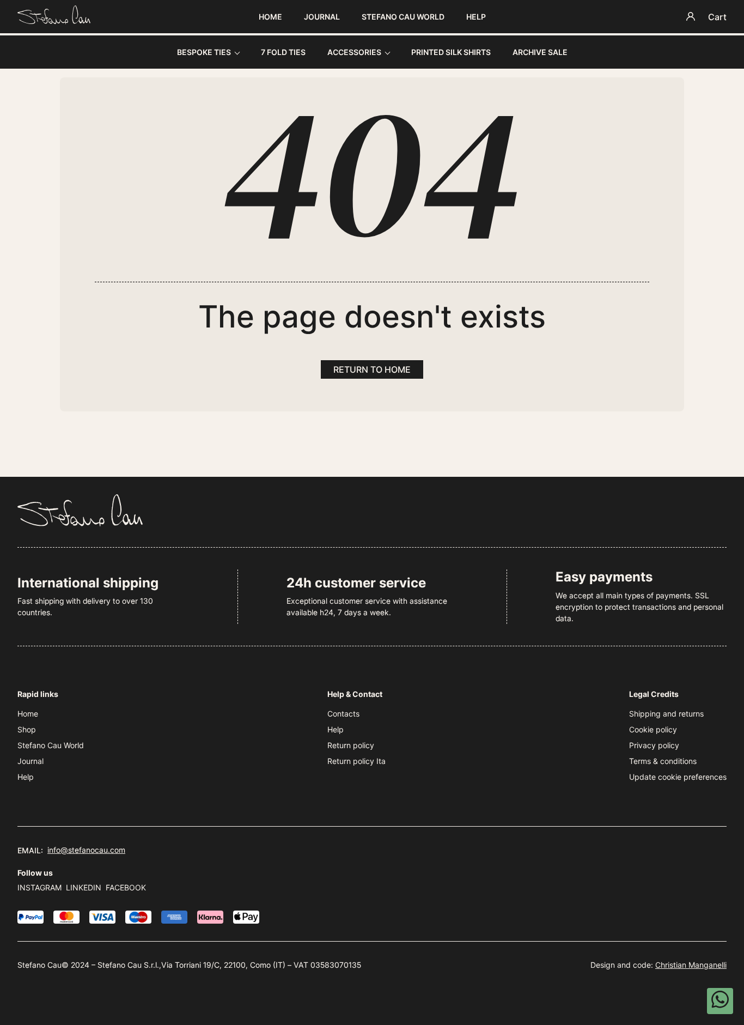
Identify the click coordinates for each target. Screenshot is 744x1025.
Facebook (126, 887)
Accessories (354, 52)
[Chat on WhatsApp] (720, 1001)
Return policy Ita (356, 761)
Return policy (350, 745)
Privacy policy (654, 745)
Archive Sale (540, 52)
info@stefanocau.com (86, 849)
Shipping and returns (666, 713)
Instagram (39, 887)
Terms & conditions (663, 761)
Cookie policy (653, 729)
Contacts (343, 713)
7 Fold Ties (283, 52)
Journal (322, 16)
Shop (26, 729)
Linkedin (83, 887)
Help (476, 16)
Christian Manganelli (691, 964)
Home (270, 16)
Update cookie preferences (678, 776)
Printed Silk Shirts (451, 52)
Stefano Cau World (403, 16)
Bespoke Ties (204, 52)
